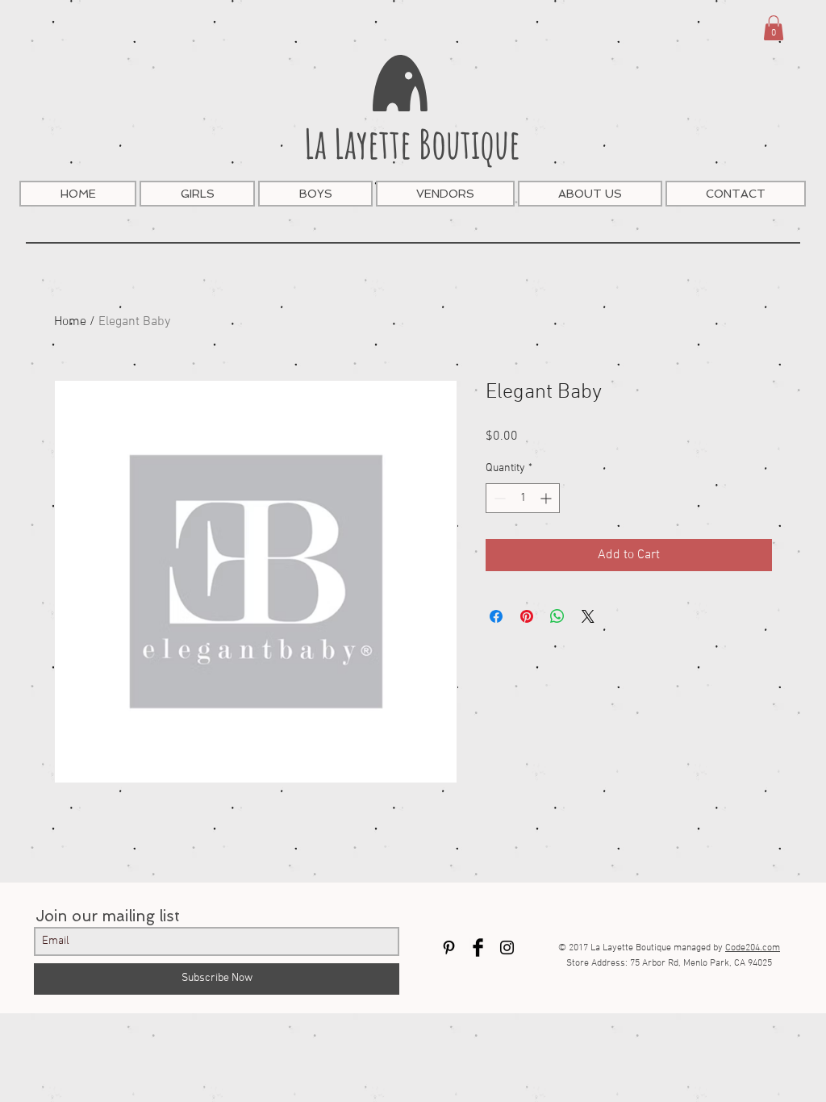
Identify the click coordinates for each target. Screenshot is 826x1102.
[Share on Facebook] (496, 616)
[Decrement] (498, 498)
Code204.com (752, 948)
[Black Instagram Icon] (507, 947)
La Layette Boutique (412, 143)
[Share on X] (588, 616)
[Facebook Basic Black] (478, 947)
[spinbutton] (522, 498)
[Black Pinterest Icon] (449, 947)
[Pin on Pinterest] (526, 616)
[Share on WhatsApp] (557, 616)
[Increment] (547, 498)
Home (70, 322)
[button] (773, 27)
